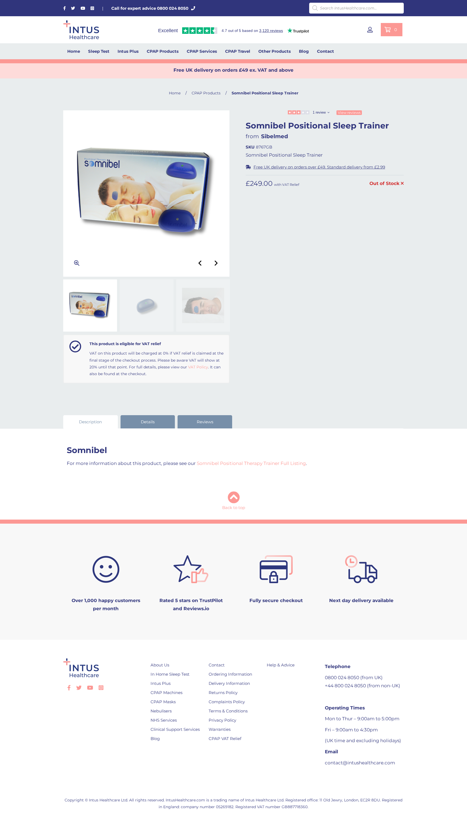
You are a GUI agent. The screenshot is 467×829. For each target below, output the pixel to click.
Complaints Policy (227, 701)
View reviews (349, 112)
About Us (160, 665)
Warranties (220, 729)
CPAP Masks (163, 701)
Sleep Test (98, 51)
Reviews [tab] (205, 421)
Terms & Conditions (228, 711)
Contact (325, 51)
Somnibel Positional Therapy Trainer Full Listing (251, 463)
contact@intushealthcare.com (360, 762)
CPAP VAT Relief (225, 738)
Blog (304, 51)
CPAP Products (163, 51)
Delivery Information (229, 683)
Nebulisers (161, 711)
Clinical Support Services (175, 729)
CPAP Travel (237, 51)
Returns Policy (223, 692)
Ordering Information (230, 674)
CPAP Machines (166, 692)
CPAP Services (202, 51)
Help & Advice (281, 665)
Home (73, 51)
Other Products (274, 51)
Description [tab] (90, 421)
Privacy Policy (222, 720)
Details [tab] (148, 421)
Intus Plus (128, 51)
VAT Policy (198, 367)
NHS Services (164, 720)
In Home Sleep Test (170, 674)
